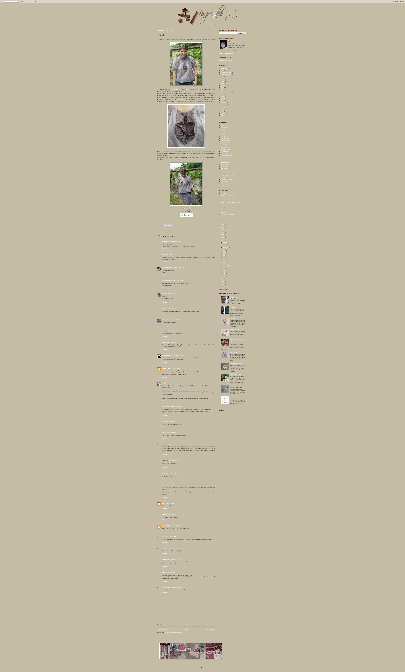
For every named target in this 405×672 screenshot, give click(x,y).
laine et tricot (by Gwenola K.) (228, 198)
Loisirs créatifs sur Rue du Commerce (230, 200)
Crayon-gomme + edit (235, 374)
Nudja (164, 308)
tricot (173, 228)
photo (222, 100)
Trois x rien (224, 181)
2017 (222, 227)
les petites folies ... (225, 158)
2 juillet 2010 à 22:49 (169, 572)
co (163, 572)
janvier (224, 276)
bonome (164, 485)
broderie (223, 94)
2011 (222, 237)
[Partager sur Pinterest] (170, 225)
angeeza (164, 433)
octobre (225, 245)
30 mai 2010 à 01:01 (170, 254)
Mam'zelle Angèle (167, 280)
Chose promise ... (234, 297)
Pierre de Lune (166, 587)
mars (224, 270)
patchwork (223, 105)
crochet (223, 96)
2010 (222, 240)
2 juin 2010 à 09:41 (170, 421)
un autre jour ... (225, 183)
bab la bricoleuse (225, 132)
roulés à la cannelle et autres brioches (236, 340)
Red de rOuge (166, 368)
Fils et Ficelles (166, 525)
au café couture (224, 125)
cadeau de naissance (226, 74)
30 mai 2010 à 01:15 (179, 267)
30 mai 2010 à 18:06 (173, 331)
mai (224, 258)
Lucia (188, 89)
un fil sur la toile (225, 186)
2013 (222, 232)
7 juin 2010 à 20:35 (172, 485)
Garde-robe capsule (234, 397)
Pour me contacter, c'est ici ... (226, 60)
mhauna (164, 473)
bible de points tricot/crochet (228, 214)
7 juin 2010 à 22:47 (170, 503)
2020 (222, 222)
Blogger (205, 667)
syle (163, 421)
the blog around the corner (227, 179)
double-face (232, 307)
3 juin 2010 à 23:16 (173, 460)
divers (222, 70)
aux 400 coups (224, 130)
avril (224, 268)
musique (223, 98)
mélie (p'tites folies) (167, 407)
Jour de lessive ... (234, 386)
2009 (222, 279)
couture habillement (167, 228)
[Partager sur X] (166, 225)
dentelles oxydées (225, 140)
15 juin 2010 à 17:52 (171, 537)
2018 (222, 224)
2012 (222, 235)
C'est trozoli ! (224, 136)
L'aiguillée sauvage (225, 147)
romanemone (165, 559)
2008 (222, 281)
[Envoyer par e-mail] (162, 225)
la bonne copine (225, 151)
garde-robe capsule (225, 92)
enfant (222, 87)
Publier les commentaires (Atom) (173, 632)
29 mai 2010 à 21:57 (175, 241)
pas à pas (223, 85)
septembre (225, 247)
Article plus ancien (209, 629)
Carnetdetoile (166, 241)
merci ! (224, 262)
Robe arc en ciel (234, 352)
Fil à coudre (224, 193)
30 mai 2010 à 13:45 (172, 308)
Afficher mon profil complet (226, 53)
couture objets (224, 68)
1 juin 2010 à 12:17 (177, 383)
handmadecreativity (167, 267)
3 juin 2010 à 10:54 (173, 444)
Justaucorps (233, 318)
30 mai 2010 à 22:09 (171, 342)
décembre (225, 242)
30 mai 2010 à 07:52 (177, 280)
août (224, 250)
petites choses (224, 170)
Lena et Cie (224, 153)
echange (223, 79)
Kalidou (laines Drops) (226, 196)
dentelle (223, 113)
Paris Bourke (224, 168)
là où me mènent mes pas (227, 160)
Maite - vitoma (166, 320)
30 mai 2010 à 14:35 (176, 319)
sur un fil (223, 177)
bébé (222, 109)
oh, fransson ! (224, 166)
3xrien (164, 342)
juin (224, 255)
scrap (222, 83)
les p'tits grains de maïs (226, 155)
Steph (164, 293)
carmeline (223, 212)
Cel (163, 254)
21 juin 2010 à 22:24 (175, 559)
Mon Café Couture (167, 355)
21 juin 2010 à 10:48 (173, 548)
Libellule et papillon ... (228, 265)
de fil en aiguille (225, 138)
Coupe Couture (225, 210)
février (224, 273)
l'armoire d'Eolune (225, 149)
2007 (222, 284)
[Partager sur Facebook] (168, 225)
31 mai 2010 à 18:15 (178, 355)
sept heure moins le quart (227, 175)
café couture (175, 89)
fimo (222, 115)
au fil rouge (224, 127)
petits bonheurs (225, 173)
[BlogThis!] (164, 225)
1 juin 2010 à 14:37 (178, 406)
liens (222, 89)
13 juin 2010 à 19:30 (175, 525)
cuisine (222, 81)
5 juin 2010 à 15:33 (172, 473)
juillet (224, 252)
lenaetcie (164, 514)
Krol (163, 503)
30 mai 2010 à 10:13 (171, 293)
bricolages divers (225, 107)
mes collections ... (225, 164)
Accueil (186, 629)
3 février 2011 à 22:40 (176, 587)
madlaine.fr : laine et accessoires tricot (230, 202)
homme (223, 118)
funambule (223, 145)
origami (224, 260)
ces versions (180, 99)
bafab (164, 537)
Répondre (164, 248)
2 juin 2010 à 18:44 (172, 432)
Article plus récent (162, 629)
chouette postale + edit (235, 363)
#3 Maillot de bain (234, 329)
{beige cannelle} (234, 41)
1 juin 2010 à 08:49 (175, 368)
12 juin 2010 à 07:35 (173, 514)
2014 (222, 230)
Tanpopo (164, 548)
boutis (222, 111)
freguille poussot (166, 383)
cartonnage (223, 102)
